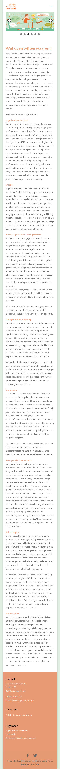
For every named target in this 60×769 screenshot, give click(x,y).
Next (50, 20)
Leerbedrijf (11, 734)
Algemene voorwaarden (17, 730)
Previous (9, 20)
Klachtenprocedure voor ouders (21, 738)
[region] (30, 21)
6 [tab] (39, 34)
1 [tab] (21, 34)
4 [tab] (32, 34)
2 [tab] (25, 34)
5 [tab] (35, 34)
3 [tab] (28, 34)
